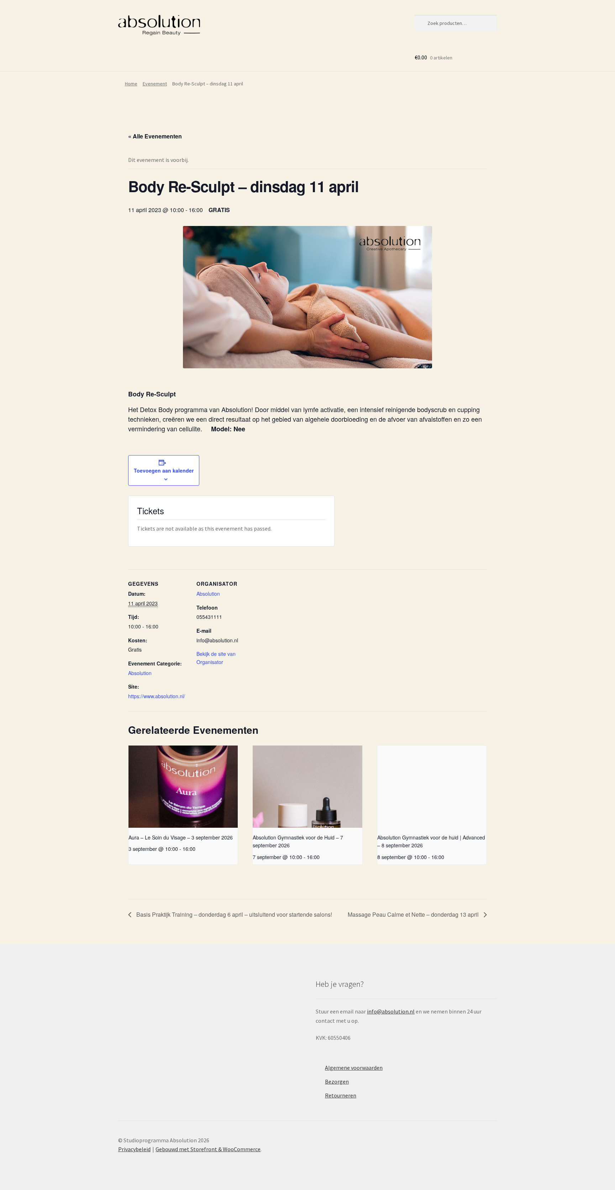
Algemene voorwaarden (354, 1067)
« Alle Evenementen (155, 136)
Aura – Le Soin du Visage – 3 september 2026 (180, 837)
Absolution (140, 672)
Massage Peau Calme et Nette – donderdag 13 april (414, 914)
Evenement (155, 83)
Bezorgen (337, 1081)
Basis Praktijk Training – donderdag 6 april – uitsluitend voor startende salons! (233, 914)
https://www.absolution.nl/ (156, 696)
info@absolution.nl (391, 1011)
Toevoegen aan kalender (164, 470)
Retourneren (340, 1095)
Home (131, 83)
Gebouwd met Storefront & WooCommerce (208, 1149)
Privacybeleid (134, 1149)
